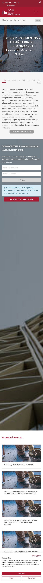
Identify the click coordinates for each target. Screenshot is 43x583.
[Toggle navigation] (36, 12)
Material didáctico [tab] (39, 81)
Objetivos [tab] (5, 80)
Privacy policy (36, 556)
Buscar (21, 180)
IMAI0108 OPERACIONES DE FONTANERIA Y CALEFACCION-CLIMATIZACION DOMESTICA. (20, 493)
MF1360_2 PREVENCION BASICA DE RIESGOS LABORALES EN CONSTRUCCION (21, 552)
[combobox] (21, 167)
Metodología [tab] (23, 80)
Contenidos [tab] (9, 80)
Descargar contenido (23, 132)
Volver (38, 20)
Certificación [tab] (33, 80)
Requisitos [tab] (18, 80)
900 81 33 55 (10, 2)
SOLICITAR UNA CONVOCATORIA (21, 199)
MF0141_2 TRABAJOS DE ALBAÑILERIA (19, 465)
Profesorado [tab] (28, 80)
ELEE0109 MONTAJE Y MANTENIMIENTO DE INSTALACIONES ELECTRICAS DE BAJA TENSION (20, 522)
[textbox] (21, 167)
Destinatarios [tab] (14, 80)
